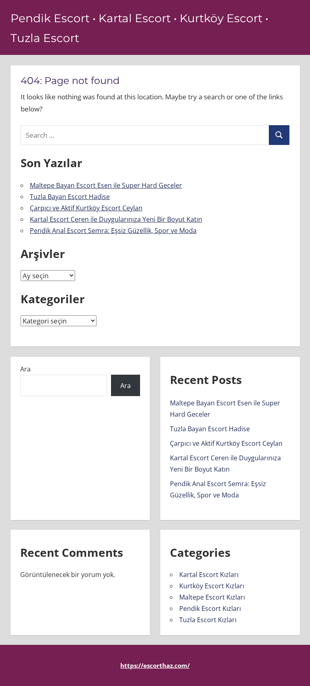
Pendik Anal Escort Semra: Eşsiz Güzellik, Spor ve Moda (113, 230)
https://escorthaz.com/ (155, 665)
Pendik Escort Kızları (210, 608)
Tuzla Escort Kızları (208, 619)
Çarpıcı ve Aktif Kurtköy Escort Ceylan (86, 207)
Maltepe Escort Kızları (212, 597)
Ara (25, 369)
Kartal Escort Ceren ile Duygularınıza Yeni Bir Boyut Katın (116, 219)
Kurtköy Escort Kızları (211, 585)
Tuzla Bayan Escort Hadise (70, 196)
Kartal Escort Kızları (209, 574)
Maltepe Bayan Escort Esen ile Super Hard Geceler (106, 185)
